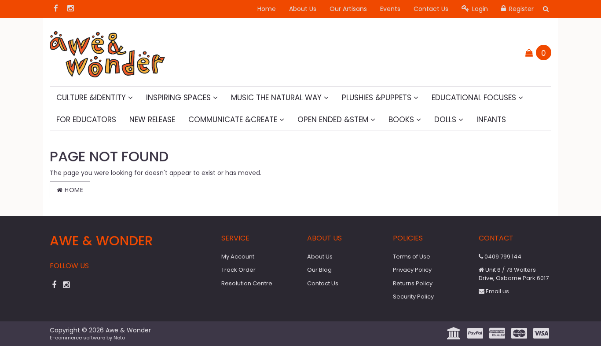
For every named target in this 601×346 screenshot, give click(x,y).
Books (402, 119)
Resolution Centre (246, 283)
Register (520, 8)
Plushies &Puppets (378, 97)
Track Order (238, 270)
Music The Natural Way (277, 97)
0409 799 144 (502, 256)
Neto (119, 337)
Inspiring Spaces (179, 97)
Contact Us (431, 8)
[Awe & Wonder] (107, 51)
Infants (491, 119)
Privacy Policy (412, 270)
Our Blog (319, 270)
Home (266, 8)
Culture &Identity (92, 97)
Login (479, 8)
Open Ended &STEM (333, 119)
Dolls (446, 119)
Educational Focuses (475, 97)
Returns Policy (412, 283)
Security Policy (413, 296)
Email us (496, 291)
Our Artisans (348, 8)
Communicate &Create (233, 119)
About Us (302, 8)
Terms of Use (411, 256)
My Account (237, 256)
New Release (152, 119)
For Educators (86, 119)
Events (390, 8)
